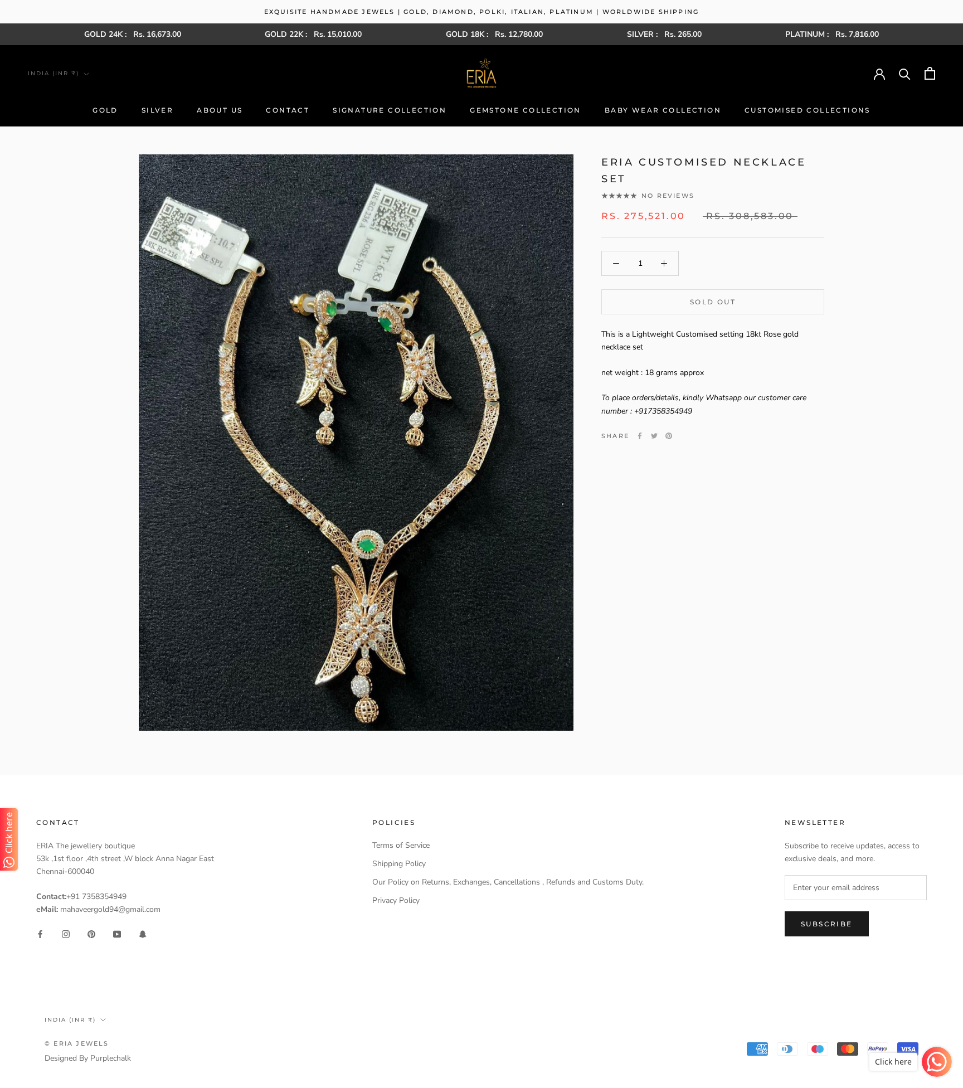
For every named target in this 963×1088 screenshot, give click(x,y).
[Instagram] (66, 933)
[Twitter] (654, 436)
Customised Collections (807, 110)
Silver (157, 110)
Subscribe (827, 924)
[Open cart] (930, 73)
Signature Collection (389, 110)
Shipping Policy (399, 863)
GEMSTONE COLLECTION (525, 110)
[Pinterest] (668, 436)
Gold (105, 110)
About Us (219, 110)
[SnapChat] (143, 933)
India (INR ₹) (53, 73)
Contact (287, 110)
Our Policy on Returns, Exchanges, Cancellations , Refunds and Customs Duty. (508, 882)
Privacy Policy (396, 900)
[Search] (905, 73)
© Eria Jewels (77, 1043)
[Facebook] (639, 436)
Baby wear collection (663, 110)
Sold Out (713, 302)
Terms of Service (401, 845)
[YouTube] (117, 933)
